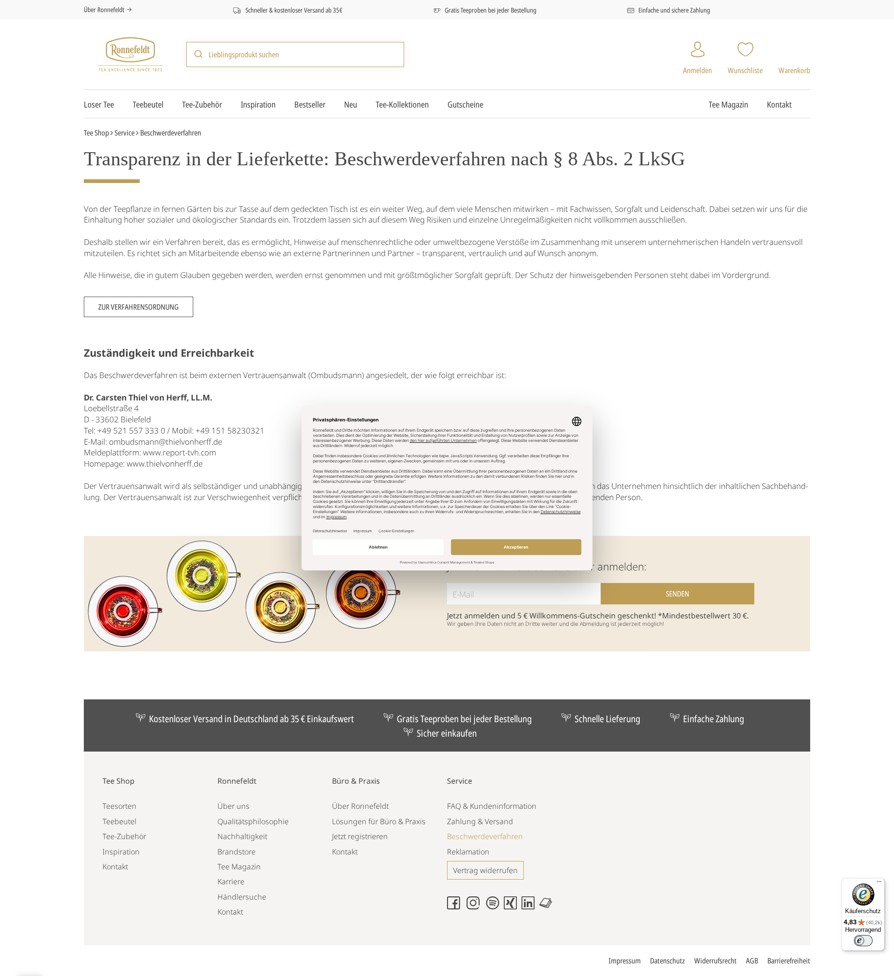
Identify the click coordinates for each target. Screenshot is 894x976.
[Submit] (198, 54)
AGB (752, 961)
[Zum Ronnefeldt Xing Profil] (513, 906)
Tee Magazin (728, 104)
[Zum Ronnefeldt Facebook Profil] (456, 906)
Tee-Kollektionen (402, 104)
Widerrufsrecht (715, 961)
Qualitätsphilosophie (253, 821)
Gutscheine (465, 104)
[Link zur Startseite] (130, 53)
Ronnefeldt (237, 781)
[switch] (863, 940)
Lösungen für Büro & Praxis (379, 821)
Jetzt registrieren (360, 836)
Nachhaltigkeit (242, 836)
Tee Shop (96, 133)
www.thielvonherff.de (165, 463)
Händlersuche (241, 897)
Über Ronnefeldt (104, 9)
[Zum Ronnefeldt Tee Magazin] (548, 906)
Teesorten (119, 806)
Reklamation (468, 852)
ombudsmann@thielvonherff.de (165, 441)
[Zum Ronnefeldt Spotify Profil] (495, 906)
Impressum (625, 961)
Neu (350, 104)
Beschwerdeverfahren (485, 836)
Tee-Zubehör (202, 104)
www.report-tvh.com (179, 452)
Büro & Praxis (356, 781)
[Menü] (879, 883)
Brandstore (236, 852)
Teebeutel (148, 104)
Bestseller (309, 104)
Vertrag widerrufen (485, 870)
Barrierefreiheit (788, 961)
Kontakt (779, 104)
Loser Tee (99, 104)
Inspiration (258, 104)
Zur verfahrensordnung (138, 307)
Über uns (233, 806)
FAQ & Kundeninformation (491, 806)
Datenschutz (667, 961)
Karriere (230, 881)
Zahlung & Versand (480, 821)
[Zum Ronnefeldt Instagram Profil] (475, 906)
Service (125, 133)
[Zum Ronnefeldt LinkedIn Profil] (530, 906)
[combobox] (295, 54)
